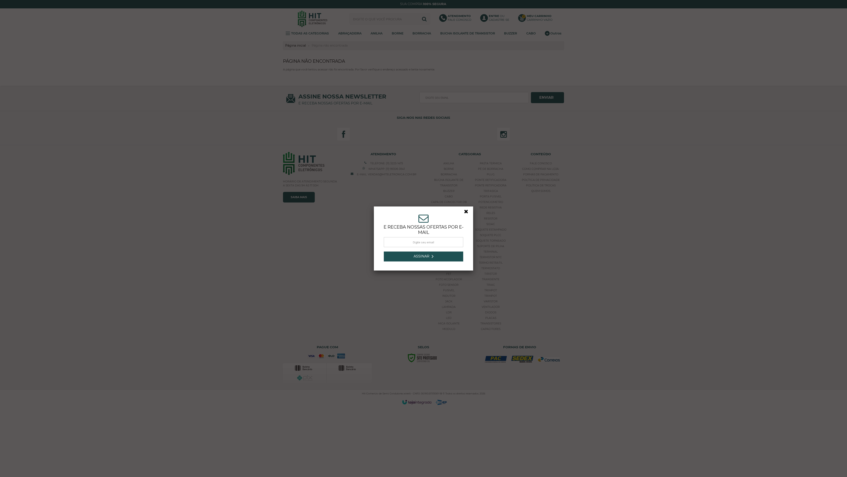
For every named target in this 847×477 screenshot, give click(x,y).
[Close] (468, 213)
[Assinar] (423, 256)
